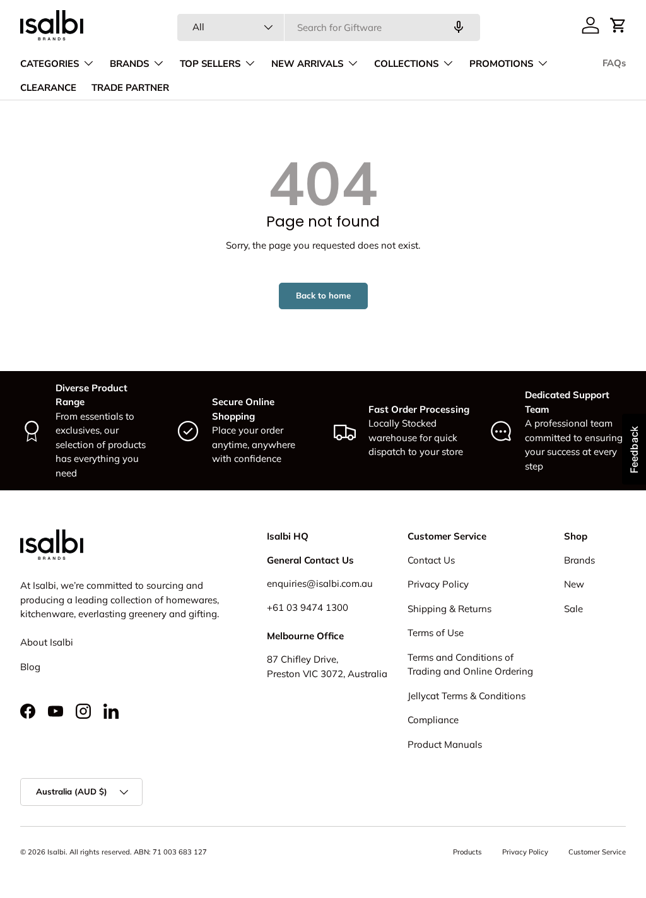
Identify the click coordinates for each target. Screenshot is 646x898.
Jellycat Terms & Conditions (467, 696)
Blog (30, 667)
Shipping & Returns (449, 609)
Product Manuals (445, 744)
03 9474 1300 (317, 607)
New (574, 584)
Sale (573, 609)
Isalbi (56, 852)
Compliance (433, 720)
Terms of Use (436, 633)
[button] (618, 25)
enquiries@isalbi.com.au (320, 583)
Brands (579, 560)
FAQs (614, 63)
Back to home (323, 295)
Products (467, 852)
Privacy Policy (438, 584)
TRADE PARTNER (130, 87)
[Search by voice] (458, 27)
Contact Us (431, 560)
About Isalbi (46, 642)
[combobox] (328, 27)
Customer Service (597, 852)
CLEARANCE (48, 87)
